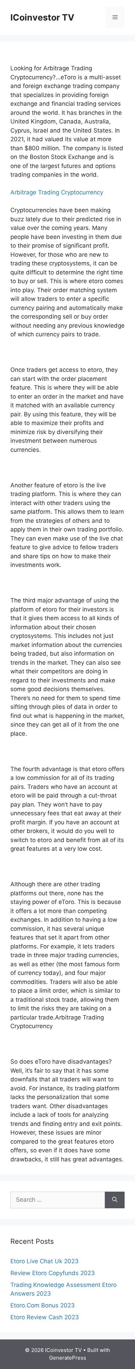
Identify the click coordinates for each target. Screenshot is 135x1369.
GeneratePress (67, 1357)
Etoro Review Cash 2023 (44, 1317)
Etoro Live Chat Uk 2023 (44, 1261)
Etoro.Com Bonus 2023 (42, 1305)
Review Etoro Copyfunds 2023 (52, 1273)
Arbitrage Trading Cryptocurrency (56, 192)
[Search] (115, 1200)
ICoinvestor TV (42, 17)
